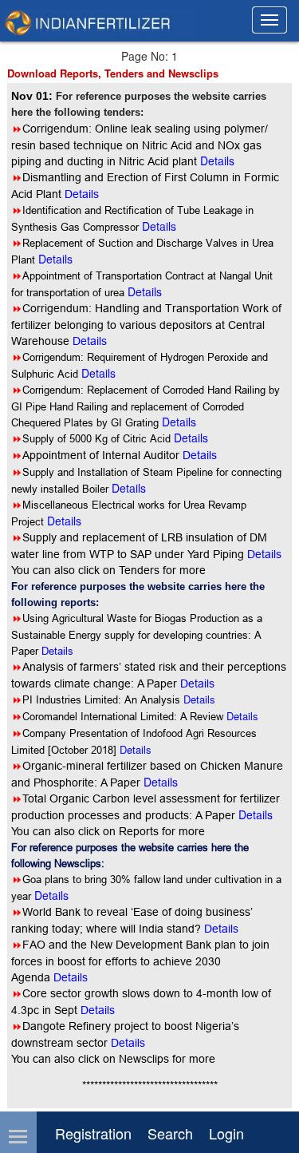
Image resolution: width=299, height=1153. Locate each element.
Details (57, 650)
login (226, 1133)
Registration (93, 1133)
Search (170, 1133)
